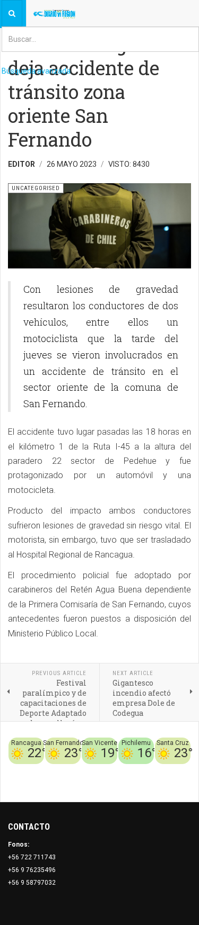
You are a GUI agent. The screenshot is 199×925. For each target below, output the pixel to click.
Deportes (87, 770)
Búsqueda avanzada (36, 71)
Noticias (178, 783)
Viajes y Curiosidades (139, 770)
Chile (62, 770)
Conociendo (32, 770)
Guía (183, 770)
